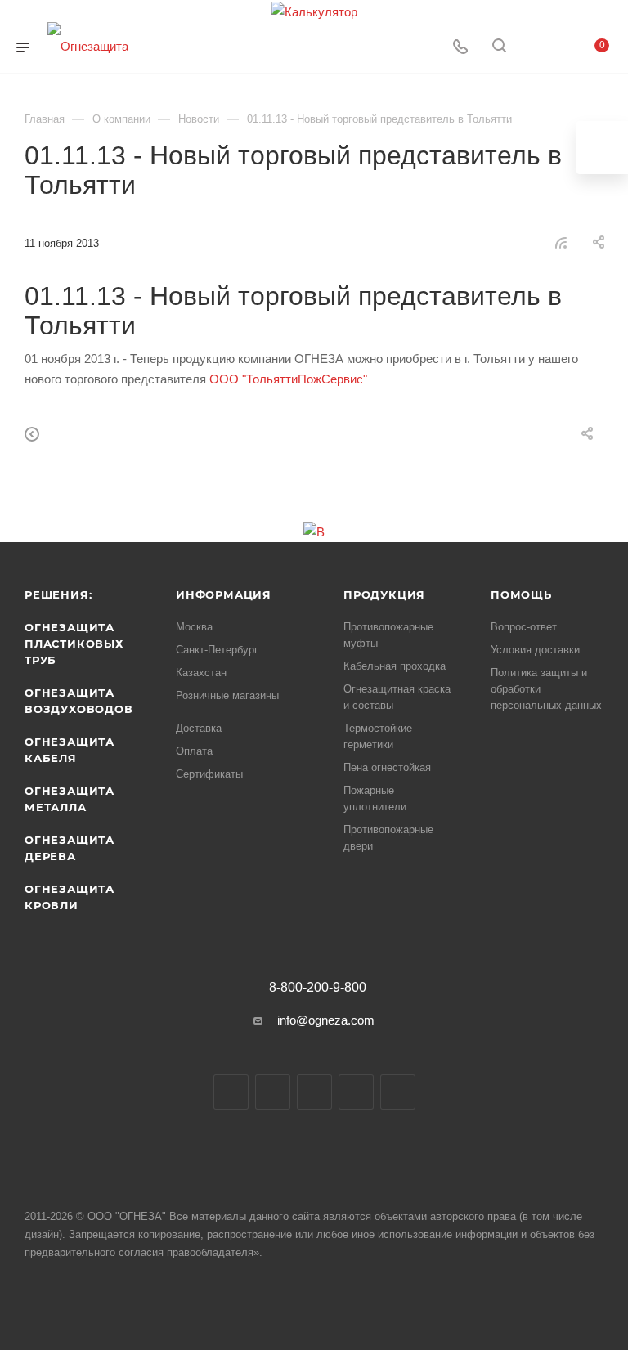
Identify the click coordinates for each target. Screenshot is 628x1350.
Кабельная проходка (394, 666)
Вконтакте (231, 1092)
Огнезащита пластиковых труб (74, 643)
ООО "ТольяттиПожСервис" (288, 379)
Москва (194, 627)
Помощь (521, 594)
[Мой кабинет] (538, 48)
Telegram (272, 1092)
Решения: (58, 594)
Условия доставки (535, 650)
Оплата (194, 751)
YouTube (314, 1092)
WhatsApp (356, 1092)
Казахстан (201, 672)
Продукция (384, 594)
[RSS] (561, 242)
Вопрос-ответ (524, 627)
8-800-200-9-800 (317, 987)
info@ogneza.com (326, 1020)
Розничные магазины (227, 695)
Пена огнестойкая (387, 767)
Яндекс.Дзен (397, 1092)
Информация (223, 594)
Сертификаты (209, 774)
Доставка (199, 728)
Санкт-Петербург (217, 650)
